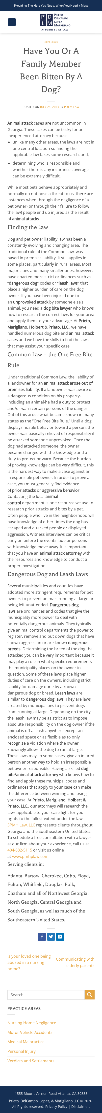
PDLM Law (71, 107)
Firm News (51, 42)
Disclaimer (80, 1106)
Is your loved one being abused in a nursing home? (29, 962)
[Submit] (90, 994)
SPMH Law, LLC (21, 825)
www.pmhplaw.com (30, 856)
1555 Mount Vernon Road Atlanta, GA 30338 (51, 1093)
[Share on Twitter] (51, 937)
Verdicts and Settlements (30, 1061)
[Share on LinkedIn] (60, 937)
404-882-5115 (19, 850)
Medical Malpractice (26, 1041)
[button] (12, 22)
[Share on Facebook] (42, 937)
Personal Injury (21, 1051)
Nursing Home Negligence (31, 1023)
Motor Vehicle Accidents (29, 1032)
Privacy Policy (56, 1106)
